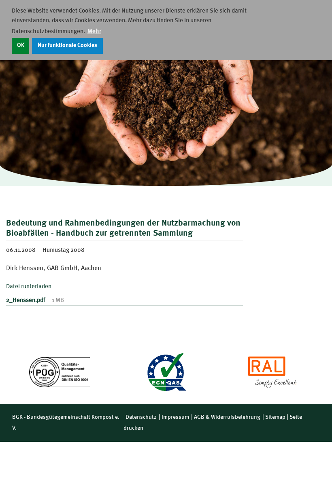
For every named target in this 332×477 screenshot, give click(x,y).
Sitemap (275, 417)
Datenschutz (141, 417)
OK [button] (20, 45)
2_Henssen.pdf (25, 301)
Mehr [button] (94, 32)
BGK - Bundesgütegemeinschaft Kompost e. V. (65, 422)
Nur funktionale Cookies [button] (67, 45)
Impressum (175, 417)
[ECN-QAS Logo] (166, 372)
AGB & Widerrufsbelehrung (227, 417)
